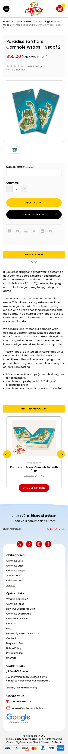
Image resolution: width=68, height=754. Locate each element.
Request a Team (15, 643)
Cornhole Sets (14, 560)
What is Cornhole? (17, 599)
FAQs (34, 262)
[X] (20, 544)
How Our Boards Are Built (20, 608)
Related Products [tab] (34, 408)
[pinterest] (29, 544)
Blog (9, 628)
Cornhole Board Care (18, 613)
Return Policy (14, 648)
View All (10, 585)
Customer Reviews (17, 618)
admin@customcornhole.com (29, 708)
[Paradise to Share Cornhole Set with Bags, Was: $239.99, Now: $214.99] (34, 438)
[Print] (26, 231)
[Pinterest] (50, 231)
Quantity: (12, 182)
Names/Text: (20, 167)
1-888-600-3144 (21, 701)
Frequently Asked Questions (22, 633)
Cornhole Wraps (15, 570)
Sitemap (11, 657)
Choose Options (34, 488)
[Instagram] (39, 544)
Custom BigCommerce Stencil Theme (27, 742)
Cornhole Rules (15, 603)
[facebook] (48, 544)
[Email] (18, 231)
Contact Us (12, 638)
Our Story (11, 623)
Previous (7, 454)
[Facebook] (9, 231)
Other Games (14, 580)
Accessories (13, 575)
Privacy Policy (14, 653)
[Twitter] (34, 231)
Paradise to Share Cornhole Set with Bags (34, 469)
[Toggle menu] (6, 9)
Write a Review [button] (15, 69)
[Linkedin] (42, 231)
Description (34, 254)
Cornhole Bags (15, 565)
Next (61, 454)
